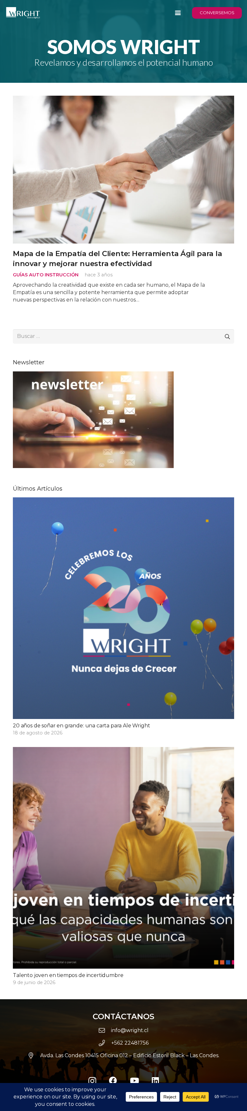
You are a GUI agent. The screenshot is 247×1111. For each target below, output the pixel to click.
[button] (178, 13)
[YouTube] (134, 1081)
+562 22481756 (130, 1043)
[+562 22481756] (104, 1043)
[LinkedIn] (155, 1081)
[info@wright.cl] (104, 1030)
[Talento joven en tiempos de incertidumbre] (123, 866)
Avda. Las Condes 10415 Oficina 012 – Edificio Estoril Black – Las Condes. (129, 1055)
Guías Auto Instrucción (45, 275)
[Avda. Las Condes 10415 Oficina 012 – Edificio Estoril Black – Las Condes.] (34, 1055)
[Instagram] (92, 1081)
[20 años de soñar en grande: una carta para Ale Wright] (123, 617)
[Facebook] (113, 1081)
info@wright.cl (130, 1030)
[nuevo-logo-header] (23, 12)
